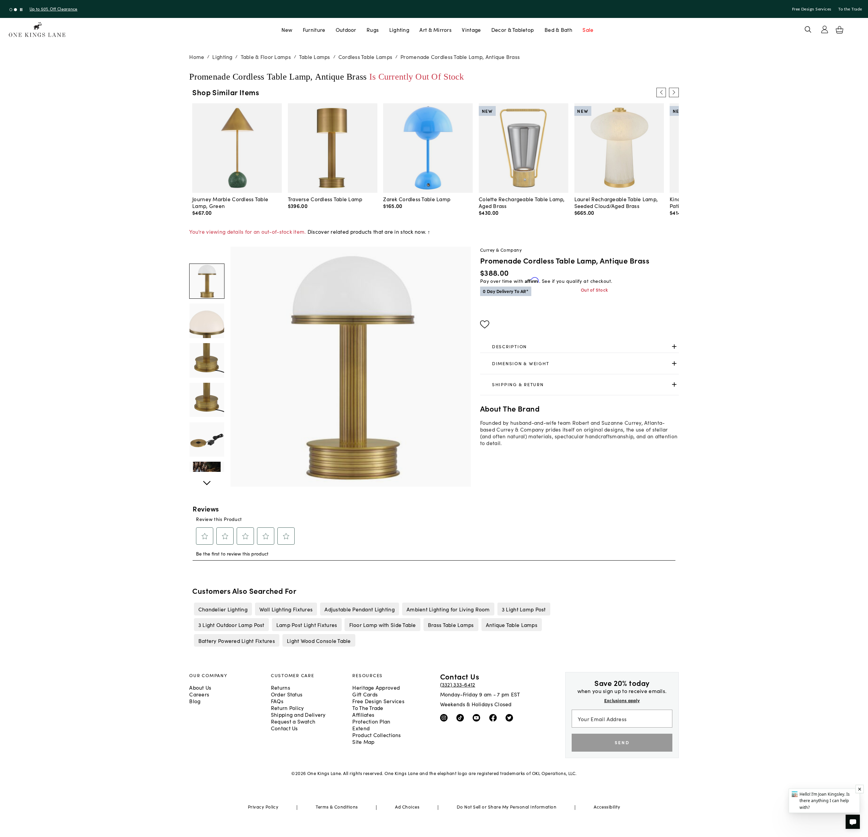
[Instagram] (445, 717)
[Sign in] (824, 29)
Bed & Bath (558, 29)
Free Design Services (811, 9)
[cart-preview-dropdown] (839, 30)
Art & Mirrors (435, 29)
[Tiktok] (461, 717)
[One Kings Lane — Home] (37, 29)
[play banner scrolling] (21, 9)
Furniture (314, 29)
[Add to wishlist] (484, 324)
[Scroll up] (206, 479)
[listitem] (222, 609)
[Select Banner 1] (15, 9)
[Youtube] (478, 717)
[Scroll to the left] (661, 92)
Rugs (373, 29)
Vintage (471, 29)
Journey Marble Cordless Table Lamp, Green (230, 202)
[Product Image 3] (206, 400)
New (287, 29)
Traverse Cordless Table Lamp (325, 199)
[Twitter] (511, 717)
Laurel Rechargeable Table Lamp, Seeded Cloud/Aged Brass (616, 202)
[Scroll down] (206, 254)
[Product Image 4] (206, 439)
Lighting (399, 29)
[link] (579, 347)
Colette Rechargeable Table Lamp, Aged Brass (522, 202)
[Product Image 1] (206, 320)
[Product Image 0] (206, 281)
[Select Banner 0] (11, 9)
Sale (588, 29)
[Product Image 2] (206, 360)
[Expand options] (674, 346)
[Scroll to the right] (673, 92)
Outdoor (346, 29)
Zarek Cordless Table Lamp (416, 199)
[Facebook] (494, 717)
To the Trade (850, 9)
